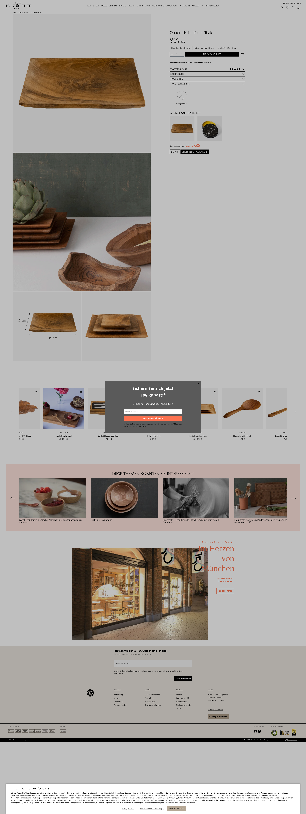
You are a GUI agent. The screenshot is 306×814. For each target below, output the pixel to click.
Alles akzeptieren (176, 808)
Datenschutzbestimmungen (141, 424)
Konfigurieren (128, 808)
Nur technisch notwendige (152, 808)
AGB (174, 424)
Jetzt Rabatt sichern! (153, 418)
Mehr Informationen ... (188, 803)
